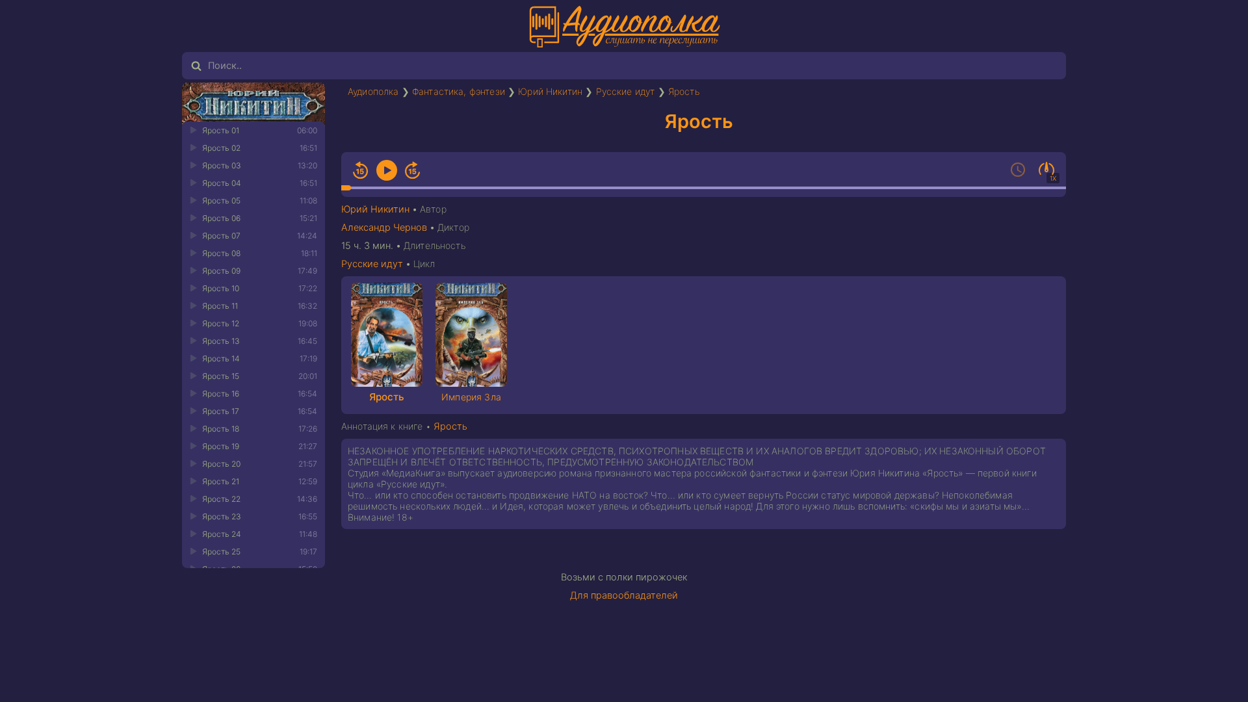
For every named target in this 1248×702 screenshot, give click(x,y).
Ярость (683, 91)
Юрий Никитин (550, 91)
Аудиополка (373, 91)
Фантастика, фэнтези (458, 91)
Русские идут (625, 91)
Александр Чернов (384, 227)
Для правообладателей (624, 595)
